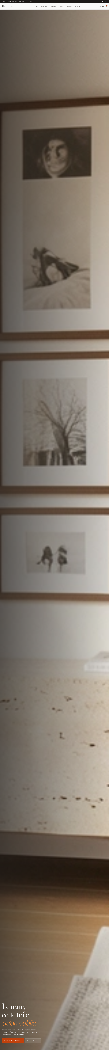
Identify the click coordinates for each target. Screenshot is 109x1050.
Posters (53, 6)
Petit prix (61, 6)
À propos (77, 6)
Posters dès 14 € (32, 1041)
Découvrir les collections (12, 1041)
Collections (44, 6)
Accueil (36, 6)
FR (102, 1)
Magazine (69, 6)
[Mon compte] (103, 6)
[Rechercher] (100, 6)
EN (106, 1)
